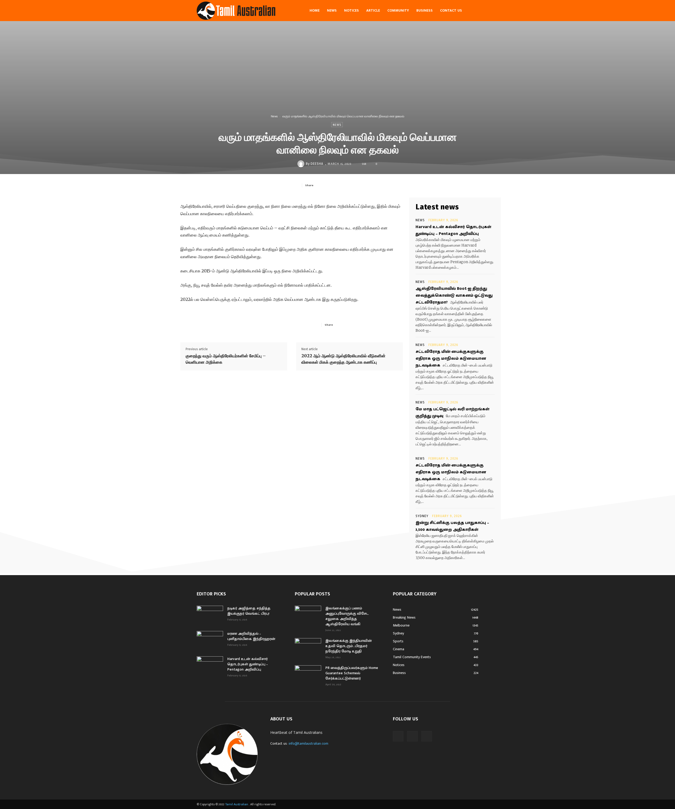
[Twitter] (341, 185)
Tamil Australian (236, 804)
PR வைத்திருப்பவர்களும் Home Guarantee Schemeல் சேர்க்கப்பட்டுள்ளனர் (351, 673)
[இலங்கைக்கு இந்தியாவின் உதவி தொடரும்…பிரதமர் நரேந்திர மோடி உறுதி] (308, 647)
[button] (472, 11)
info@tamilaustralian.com (308, 743)
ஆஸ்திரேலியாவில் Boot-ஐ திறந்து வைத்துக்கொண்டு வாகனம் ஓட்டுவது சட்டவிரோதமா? (454, 295)
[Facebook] (329, 185)
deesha (317, 163)
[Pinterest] (353, 185)
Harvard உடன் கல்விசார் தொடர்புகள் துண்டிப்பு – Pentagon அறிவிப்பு (453, 230)
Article (373, 10)
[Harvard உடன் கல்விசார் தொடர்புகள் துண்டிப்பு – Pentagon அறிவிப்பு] (210, 665)
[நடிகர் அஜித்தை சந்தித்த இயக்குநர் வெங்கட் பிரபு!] (210, 615)
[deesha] (301, 163)
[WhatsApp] (365, 185)
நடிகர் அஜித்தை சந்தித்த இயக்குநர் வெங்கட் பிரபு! (249, 611)
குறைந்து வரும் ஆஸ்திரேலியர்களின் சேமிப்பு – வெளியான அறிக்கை (226, 359)
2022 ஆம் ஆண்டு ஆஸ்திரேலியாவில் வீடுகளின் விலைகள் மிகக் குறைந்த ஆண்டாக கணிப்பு (343, 359)
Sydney (422, 516)
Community (398, 10)
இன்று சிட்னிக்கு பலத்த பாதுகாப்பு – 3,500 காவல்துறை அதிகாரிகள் (452, 526)
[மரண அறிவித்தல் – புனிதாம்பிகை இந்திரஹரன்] (210, 640)
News (332, 10)
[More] (377, 185)
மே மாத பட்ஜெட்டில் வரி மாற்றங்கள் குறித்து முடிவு (452, 413)
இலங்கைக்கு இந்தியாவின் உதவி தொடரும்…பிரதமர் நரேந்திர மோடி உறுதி (348, 646)
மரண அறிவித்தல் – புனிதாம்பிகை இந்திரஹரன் (251, 636)
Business (424, 10)
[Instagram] (412, 736)
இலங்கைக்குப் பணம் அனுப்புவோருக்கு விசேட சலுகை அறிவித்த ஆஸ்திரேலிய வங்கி (347, 616)
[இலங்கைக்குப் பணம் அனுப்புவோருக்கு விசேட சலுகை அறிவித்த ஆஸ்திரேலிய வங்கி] (308, 615)
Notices (351, 10)
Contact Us (451, 10)
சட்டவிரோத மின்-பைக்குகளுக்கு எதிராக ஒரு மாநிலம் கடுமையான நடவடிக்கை (451, 358)
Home (315, 10)
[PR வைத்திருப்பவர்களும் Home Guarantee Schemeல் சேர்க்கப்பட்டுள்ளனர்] (308, 674)
